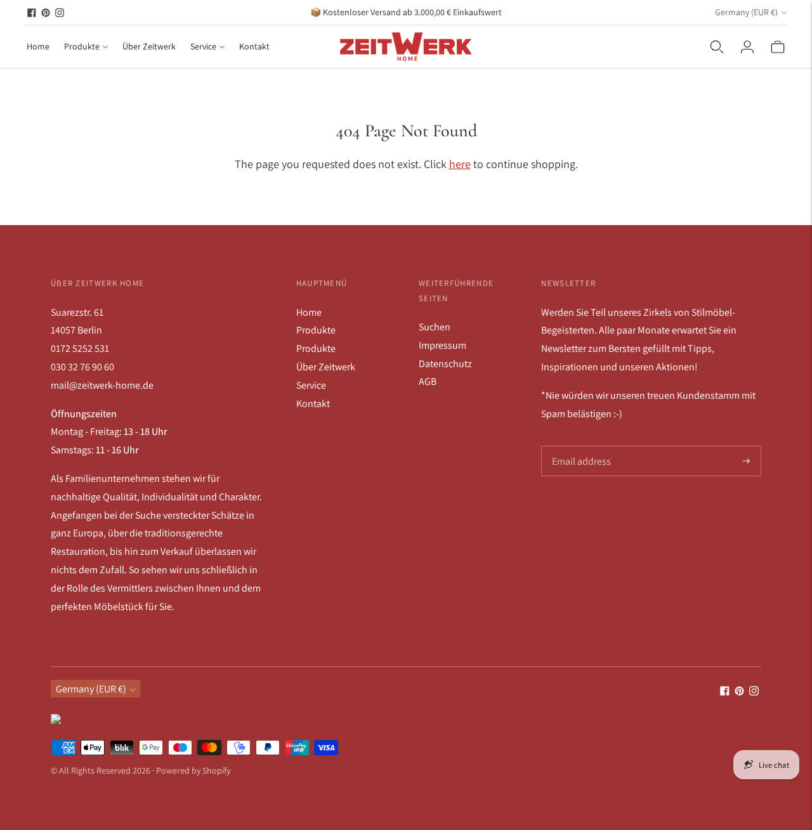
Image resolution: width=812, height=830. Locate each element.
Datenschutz (445, 363)
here (460, 164)
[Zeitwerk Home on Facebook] (31, 12)
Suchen (434, 327)
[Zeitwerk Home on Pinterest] (45, 12)
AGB (427, 381)
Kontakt (254, 46)
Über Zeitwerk (149, 46)
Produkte (82, 46)
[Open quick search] (717, 47)
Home (38, 46)
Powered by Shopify (193, 770)
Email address (580, 446)
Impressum (442, 345)
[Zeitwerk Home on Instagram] (59, 12)
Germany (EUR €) (746, 12)
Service (203, 46)
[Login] (747, 47)
